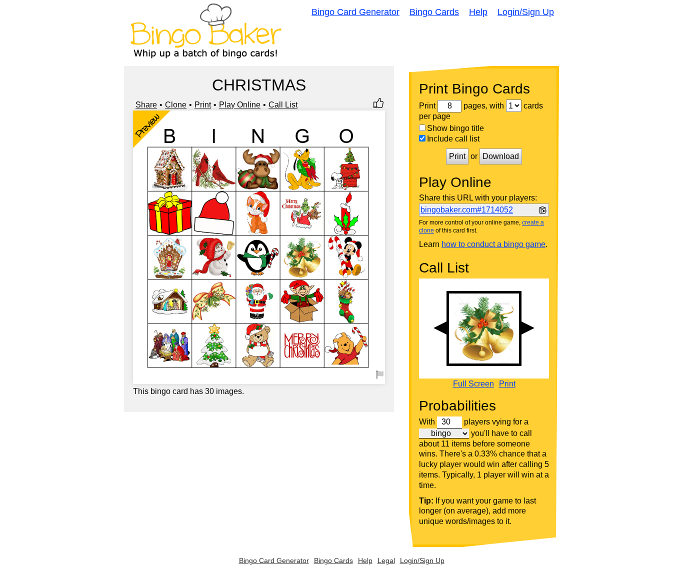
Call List (283, 104)
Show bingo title (455, 128)
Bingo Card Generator (356, 12)
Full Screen (473, 384)
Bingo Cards (434, 12)
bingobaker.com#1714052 (466, 210)
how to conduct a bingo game (494, 244)
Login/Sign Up (526, 12)
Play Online (239, 104)
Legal (386, 560)
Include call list (453, 138)
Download (500, 156)
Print (202, 104)
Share (146, 104)
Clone (175, 104)
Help (478, 12)
